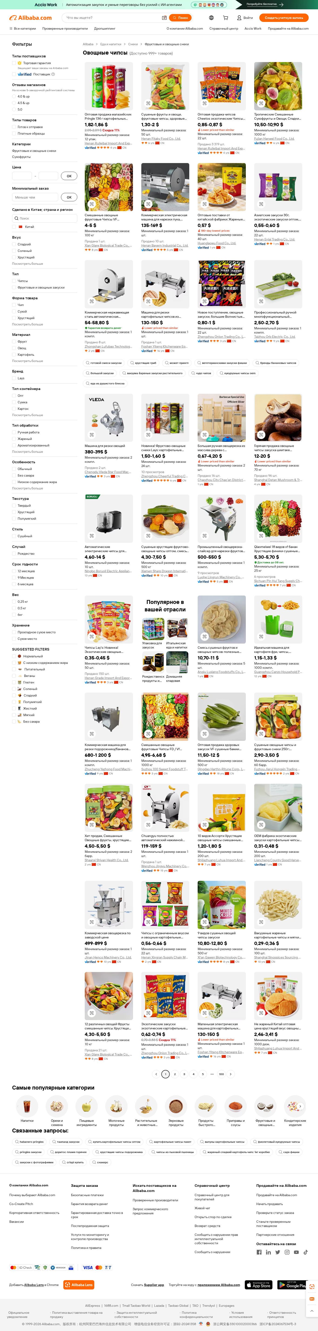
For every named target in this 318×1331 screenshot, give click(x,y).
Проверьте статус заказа (275, 1213)
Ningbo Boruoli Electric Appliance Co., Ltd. (109, 571)
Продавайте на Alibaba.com (276, 1195)
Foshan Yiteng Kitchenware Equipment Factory (165, 346)
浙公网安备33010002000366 (235, 1324)
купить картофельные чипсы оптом (116, 1141)
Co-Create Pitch (21, 1204)
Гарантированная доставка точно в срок (97, 1215)
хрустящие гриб (145, 363)
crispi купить (75, 1162)
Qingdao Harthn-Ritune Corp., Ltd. (222, 769)
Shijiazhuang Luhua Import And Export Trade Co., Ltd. (222, 860)
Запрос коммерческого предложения (150, 1211)
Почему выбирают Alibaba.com (32, 1195)
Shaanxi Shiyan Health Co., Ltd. (107, 860)
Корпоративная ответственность (34, 1213)
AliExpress (92, 1305)
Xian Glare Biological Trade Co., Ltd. (109, 245)
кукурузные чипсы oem (240, 373)
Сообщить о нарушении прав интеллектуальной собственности (216, 1239)
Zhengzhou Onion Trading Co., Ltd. (222, 336)
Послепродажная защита (90, 1226)
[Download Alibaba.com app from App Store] (259, 1284)
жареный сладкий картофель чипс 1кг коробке (238, 1152)
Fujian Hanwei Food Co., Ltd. (274, 138)
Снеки (133, 44)
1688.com (111, 1305)
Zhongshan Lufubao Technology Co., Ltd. (109, 346)
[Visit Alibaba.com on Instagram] (287, 1252)
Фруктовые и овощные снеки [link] (167, 44)
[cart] (226, 18)
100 (221, 1074)
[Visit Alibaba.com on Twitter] (278, 1252)
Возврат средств (207, 1226)
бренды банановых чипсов (278, 363)
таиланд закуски (68, 1141)
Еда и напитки (110, 44)
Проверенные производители (155, 1200)
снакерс (102, 1162)
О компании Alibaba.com (28, 1185)
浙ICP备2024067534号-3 (278, 1324)
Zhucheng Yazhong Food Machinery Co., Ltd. (109, 769)
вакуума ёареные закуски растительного (155, 373)
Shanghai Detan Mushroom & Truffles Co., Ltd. (278, 480)
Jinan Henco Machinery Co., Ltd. (108, 957)
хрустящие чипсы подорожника (121, 1152)
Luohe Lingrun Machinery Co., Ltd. (222, 577)
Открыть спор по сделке (213, 1217)
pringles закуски (30, 1152)
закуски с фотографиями (36, 1162)
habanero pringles (32, 1141)
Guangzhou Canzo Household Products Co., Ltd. (278, 672)
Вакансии (16, 1221)
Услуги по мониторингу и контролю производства (90, 1237)
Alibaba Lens (34, 1285)
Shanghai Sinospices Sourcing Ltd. (278, 957)
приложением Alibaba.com (219, 1285)
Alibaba (88, 44)
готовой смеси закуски (106, 363)
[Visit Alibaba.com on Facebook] (259, 1252)
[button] (164, 18)
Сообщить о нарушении (212, 1252)
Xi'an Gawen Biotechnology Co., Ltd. (222, 957)
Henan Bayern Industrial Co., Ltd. (164, 245)
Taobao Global (178, 1305)
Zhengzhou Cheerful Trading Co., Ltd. (165, 476)
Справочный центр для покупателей (212, 1197)
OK (69, 176)
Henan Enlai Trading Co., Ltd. (274, 239)
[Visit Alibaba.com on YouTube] (296, 1252)
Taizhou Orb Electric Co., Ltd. (274, 336)
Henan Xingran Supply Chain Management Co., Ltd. (165, 957)
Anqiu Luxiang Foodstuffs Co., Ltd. (222, 672)
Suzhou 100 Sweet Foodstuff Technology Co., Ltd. (165, 769)
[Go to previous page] (156, 1074)
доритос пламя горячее (71, 1152)
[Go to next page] (231, 1074)
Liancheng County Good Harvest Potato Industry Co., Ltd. (278, 860)
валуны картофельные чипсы (224, 1141)
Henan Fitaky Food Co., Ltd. (161, 138)
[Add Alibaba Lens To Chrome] (78, 1284)
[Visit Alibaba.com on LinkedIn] (268, 1252)
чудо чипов (203, 373)
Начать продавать (269, 1204)
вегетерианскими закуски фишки (224, 363)
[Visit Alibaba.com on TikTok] (305, 1252)
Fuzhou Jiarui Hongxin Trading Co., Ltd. (278, 769)
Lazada (159, 1305)
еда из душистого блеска (108, 383)
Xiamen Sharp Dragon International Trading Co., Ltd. (165, 571)
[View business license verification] (201, 1324)
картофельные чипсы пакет (172, 1141)
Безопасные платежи (87, 1195)
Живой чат (202, 1208)
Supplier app (154, 1285)
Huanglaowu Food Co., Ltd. (217, 243)
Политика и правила (86, 1248)
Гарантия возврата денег (89, 1204)
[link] (312, 1287)
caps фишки (291, 1152)
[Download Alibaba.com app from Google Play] (293, 1284)
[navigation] (44, 559)
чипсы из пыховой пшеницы (175, 1152)
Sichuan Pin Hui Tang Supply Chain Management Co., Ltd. (278, 581)
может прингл (179, 363)
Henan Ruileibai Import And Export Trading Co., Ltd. (109, 143)
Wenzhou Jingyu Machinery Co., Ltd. (165, 866)
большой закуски (102, 373)
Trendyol (208, 1305)
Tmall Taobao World (136, 1305)
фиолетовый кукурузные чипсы (279, 1141)
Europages (226, 1305)
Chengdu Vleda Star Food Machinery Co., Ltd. (109, 472)
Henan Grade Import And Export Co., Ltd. (109, 678)
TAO (195, 1305)
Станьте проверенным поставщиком (273, 1224)
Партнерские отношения (275, 1235)
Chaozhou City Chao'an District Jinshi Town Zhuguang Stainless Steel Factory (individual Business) (222, 480)
